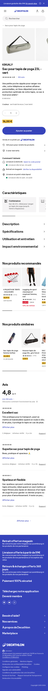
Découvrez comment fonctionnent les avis (18, 402)
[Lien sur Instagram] (14, 602)
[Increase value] (16, 113)
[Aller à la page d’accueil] (21, 11)
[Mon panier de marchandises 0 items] (43, 11)
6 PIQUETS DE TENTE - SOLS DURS (11, 291)
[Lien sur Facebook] (4, 602)
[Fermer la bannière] (44, 3)
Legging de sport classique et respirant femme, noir (29, 293)
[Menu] (5, 11)
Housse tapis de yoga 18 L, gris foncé (30, 352)
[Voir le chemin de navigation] (3, 25)
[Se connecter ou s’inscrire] (37, 11)
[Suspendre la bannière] (40, 3)
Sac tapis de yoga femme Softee (10, 352)
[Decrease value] (5, 113)
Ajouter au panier (24, 131)
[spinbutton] (11, 113)
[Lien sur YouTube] (9, 602)
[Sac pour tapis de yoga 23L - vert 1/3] (18, 44)
